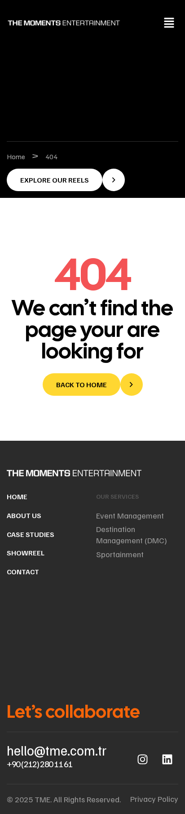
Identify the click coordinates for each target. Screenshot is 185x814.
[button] (169, 22)
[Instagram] (142, 759)
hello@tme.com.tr (56, 750)
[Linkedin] (167, 759)
